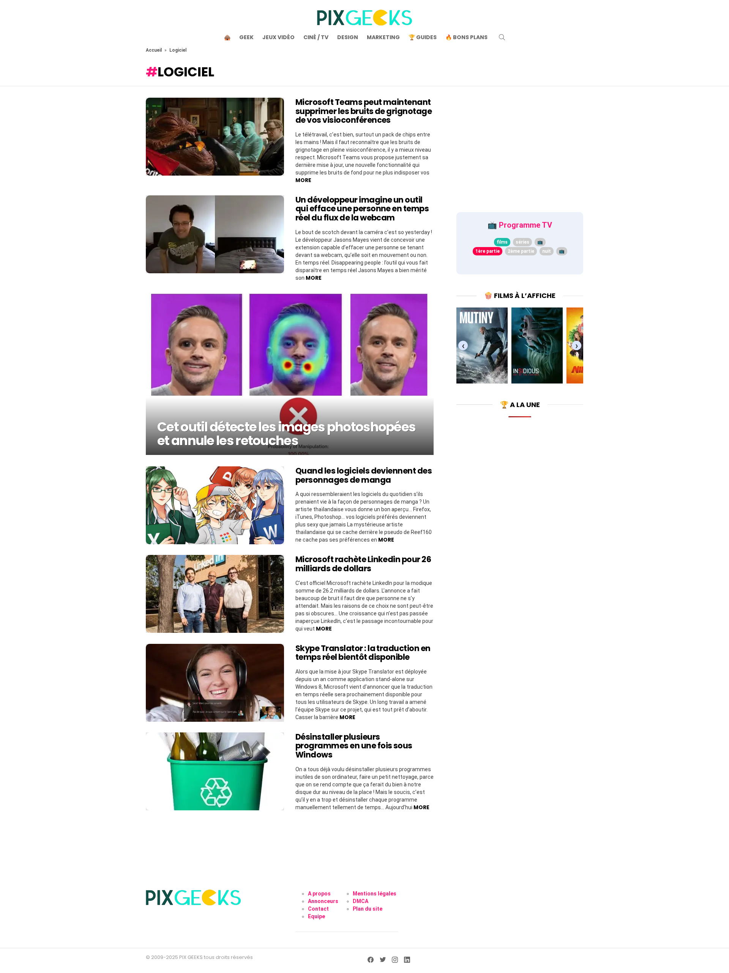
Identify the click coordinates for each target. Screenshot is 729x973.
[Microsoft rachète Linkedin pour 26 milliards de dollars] (215, 594)
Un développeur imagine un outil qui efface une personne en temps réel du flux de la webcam (362, 208)
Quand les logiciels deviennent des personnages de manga (363, 475)
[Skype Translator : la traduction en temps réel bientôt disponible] (215, 683)
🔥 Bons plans (466, 37)
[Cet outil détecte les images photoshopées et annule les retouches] (290, 374)
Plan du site (367, 909)
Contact (318, 909)
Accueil (154, 50)
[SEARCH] (502, 37)
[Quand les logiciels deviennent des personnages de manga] (215, 505)
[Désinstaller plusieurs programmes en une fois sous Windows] (215, 771)
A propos (319, 894)
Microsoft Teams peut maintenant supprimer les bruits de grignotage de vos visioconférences (363, 111)
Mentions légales (374, 894)
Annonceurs (323, 901)
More (303, 180)
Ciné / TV (315, 37)
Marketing (383, 37)
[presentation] (463, 345)
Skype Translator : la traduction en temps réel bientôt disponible (363, 653)
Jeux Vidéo (278, 37)
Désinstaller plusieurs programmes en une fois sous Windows (353, 745)
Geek (246, 37)
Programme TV (525, 225)
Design (347, 37)
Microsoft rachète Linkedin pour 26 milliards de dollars (363, 564)
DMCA (360, 901)
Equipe (316, 916)
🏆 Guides (423, 37)
